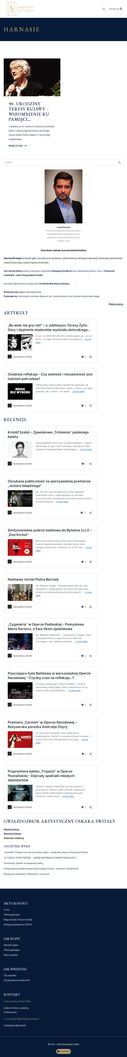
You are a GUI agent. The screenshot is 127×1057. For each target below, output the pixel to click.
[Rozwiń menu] (104, 9)
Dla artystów (10, 975)
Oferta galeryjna (12, 914)
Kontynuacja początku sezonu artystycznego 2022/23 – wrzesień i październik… (42, 868)
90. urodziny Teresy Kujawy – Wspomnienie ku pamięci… (29, 111)
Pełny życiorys (116, 304)
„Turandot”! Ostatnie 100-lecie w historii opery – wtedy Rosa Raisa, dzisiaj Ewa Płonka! (46, 852)
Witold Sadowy (11, 829)
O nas (6, 909)
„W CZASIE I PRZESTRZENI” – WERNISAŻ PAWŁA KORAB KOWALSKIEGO (40, 858)
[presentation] (32, 77)
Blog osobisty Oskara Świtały (18, 919)
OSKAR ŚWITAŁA (63, 227)
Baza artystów (11, 955)
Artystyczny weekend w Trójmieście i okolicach (26, 874)
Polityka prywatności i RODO (18, 924)
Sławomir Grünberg (14, 838)
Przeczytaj (18, 146)
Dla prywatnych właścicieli (17, 980)
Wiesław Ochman (12, 834)
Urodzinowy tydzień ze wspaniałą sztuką (23, 863)
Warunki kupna (11, 945)
